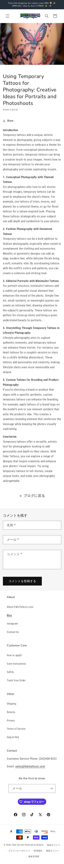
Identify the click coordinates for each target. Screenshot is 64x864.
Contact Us (13, 632)
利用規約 (38, 851)
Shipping (11, 703)
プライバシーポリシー (19, 851)
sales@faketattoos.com (30, 766)
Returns (11, 712)
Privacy (11, 720)
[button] (7, 16)
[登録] (51, 788)
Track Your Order (16, 680)
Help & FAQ (13, 737)
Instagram (12, 623)
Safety (10, 672)
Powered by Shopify (34, 845)
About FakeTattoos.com (20, 606)
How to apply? (14, 655)
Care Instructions (16, 663)
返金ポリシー (53, 845)
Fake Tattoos (18, 845)
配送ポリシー (52, 851)
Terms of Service (16, 728)
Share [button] (10, 120)
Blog (9, 615)
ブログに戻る (34, 496)
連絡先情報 (33, 856)
